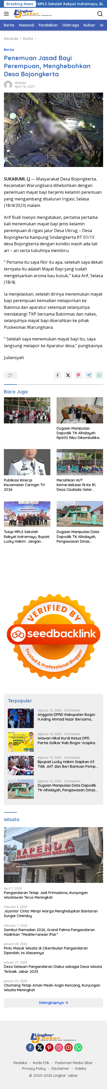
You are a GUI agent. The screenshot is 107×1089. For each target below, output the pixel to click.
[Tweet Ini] (68, 375)
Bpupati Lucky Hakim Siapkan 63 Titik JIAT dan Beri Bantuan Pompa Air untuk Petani (68, 764)
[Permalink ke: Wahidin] (8, 84)
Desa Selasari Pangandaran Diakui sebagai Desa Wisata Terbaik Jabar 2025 (53, 969)
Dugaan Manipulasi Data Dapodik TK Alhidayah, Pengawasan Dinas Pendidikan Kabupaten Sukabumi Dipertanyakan (79, 536)
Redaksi (20, 1062)
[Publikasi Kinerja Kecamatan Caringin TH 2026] (27, 462)
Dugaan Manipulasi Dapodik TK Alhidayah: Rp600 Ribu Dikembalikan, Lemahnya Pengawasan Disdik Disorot (79, 433)
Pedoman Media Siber (74, 1062)
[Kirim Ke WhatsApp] (99, 375)
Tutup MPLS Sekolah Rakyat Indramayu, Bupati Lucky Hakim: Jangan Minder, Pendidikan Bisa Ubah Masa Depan (26, 536)
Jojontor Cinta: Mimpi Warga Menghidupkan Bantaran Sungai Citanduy (51, 913)
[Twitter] (40, 1047)
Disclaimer (60, 1068)
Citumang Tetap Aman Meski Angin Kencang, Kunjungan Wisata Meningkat (52, 987)
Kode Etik (41, 1062)
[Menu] (7, 13)
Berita (9, 49)
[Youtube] (68, 1047)
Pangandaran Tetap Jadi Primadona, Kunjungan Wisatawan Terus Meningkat (46, 895)
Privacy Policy (34, 1068)
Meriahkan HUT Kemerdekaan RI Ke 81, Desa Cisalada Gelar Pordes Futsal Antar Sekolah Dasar (76, 485)
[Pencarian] (100, 14)
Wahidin (20, 83)
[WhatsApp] (78, 1047)
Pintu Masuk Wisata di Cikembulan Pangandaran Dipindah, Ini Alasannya (46, 950)
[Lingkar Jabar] (32, 13)
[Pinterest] (49, 1047)
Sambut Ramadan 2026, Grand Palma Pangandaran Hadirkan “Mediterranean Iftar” (49, 932)
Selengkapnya (52, 1002)
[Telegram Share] (89, 375)
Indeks (80, 1068)
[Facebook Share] (58, 375)
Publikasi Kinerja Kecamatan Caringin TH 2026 (24, 485)
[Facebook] (30, 1047)
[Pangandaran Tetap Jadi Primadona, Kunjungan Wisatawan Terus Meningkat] (53, 855)
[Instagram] (59, 1047)
